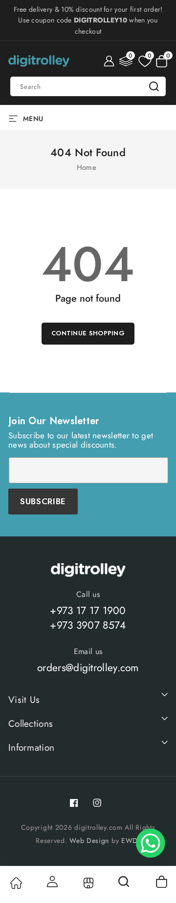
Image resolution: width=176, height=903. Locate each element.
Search (154, 86)
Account (51, 881)
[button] (161, 61)
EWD (129, 840)
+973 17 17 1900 (88, 610)
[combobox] (88, 86)
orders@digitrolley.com (88, 667)
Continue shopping (88, 333)
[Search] (124, 885)
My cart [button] (161, 881)
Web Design (89, 840)
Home (86, 167)
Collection (87, 883)
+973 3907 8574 (88, 625)
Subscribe (43, 501)
